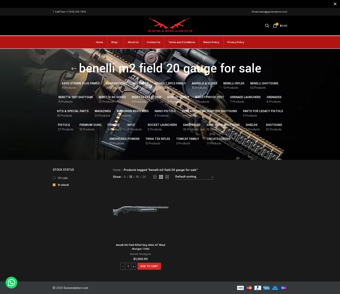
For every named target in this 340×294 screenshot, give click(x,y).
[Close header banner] (335, 4)
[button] (149, 266)
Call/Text (60, 11)
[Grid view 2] (155, 177)
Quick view (165, 201)
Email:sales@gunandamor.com (269, 11)
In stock (63, 184)
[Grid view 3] (161, 177)
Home (117, 169)
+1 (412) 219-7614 (76, 11)
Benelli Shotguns (140, 253)
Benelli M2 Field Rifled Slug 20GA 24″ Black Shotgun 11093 (140, 247)
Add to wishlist (165, 210)
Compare (165, 192)
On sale (62, 178)
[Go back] (74, 69)
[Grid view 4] (167, 177)
